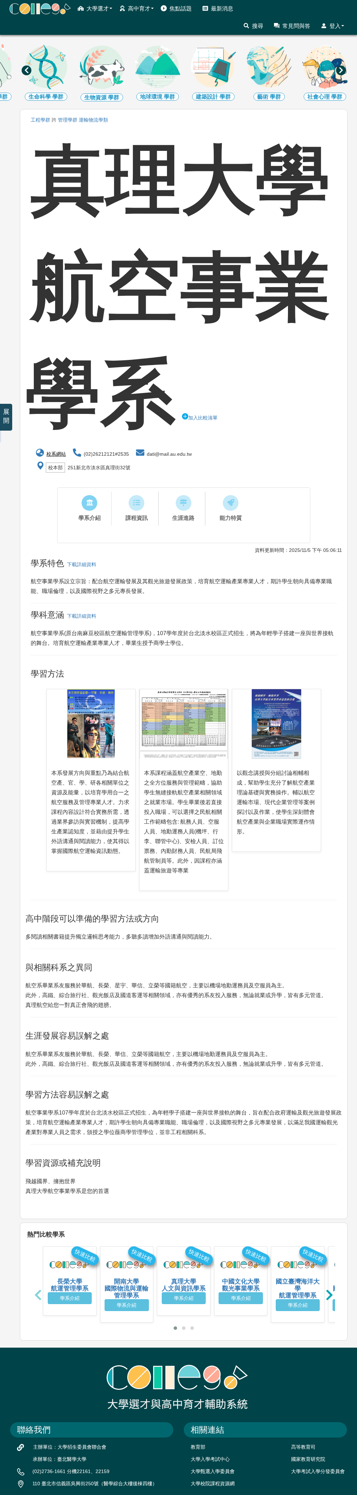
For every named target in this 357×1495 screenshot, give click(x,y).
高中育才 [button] (139, 8)
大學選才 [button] (97, 8)
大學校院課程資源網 (213, 1483)
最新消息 (222, 8)
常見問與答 (296, 26)
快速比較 (85, 1255)
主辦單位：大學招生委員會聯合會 (69, 1447)
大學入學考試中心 (210, 1459)
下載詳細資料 (80, 564)
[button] (175, 1328)
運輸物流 (93, 120)
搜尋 (257, 26)
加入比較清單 (203, 418)
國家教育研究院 (308, 1459)
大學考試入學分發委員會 (318, 1471)
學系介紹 (69, 1298)
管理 (67, 120)
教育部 (198, 1447)
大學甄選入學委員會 (213, 1471)
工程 (40, 120)
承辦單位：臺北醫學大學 (59, 1459)
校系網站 (56, 454)
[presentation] (26, 70)
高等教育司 (303, 1447)
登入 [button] (335, 26)
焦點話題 (180, 8)
